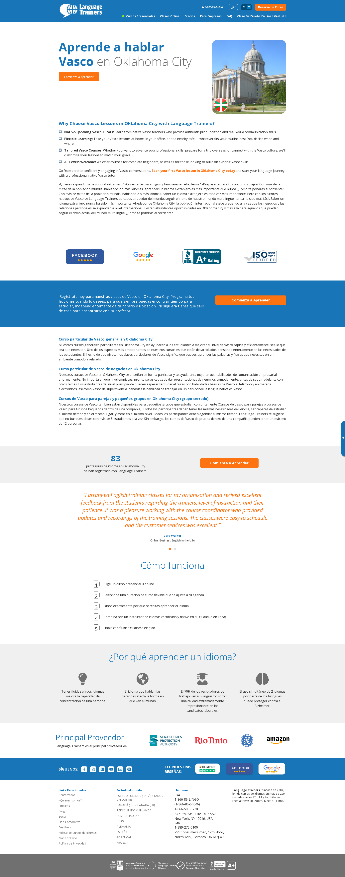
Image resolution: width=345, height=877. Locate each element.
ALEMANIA (124, 826)
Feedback (65, 827)
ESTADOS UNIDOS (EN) (132, 796)
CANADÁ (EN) (126, 805)
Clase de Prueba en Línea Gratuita (261, 16)
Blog (62, 811)
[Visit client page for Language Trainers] (193, 865)
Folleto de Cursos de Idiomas (78, 833)
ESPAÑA (122, 832)
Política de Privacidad (72, 843)
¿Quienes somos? (70, 800)
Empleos (64, 806)
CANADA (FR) (146, 805)
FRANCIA (122, 843)
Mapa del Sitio (68, 838)
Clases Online (169, 16)
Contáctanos (67, 795)
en (244, 7)
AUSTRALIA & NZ (128, 816)
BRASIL (121, 821)
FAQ (229, 16)
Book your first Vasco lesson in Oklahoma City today (193, 170)
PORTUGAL (124, 837)
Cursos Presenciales (140, 16)
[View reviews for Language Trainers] (222, 865)
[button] (170, 549)
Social (62, 816)
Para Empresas (211, 16)
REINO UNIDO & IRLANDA (134, 810)
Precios (189, 16)
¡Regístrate (68, 296)
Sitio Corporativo (69, 822)
